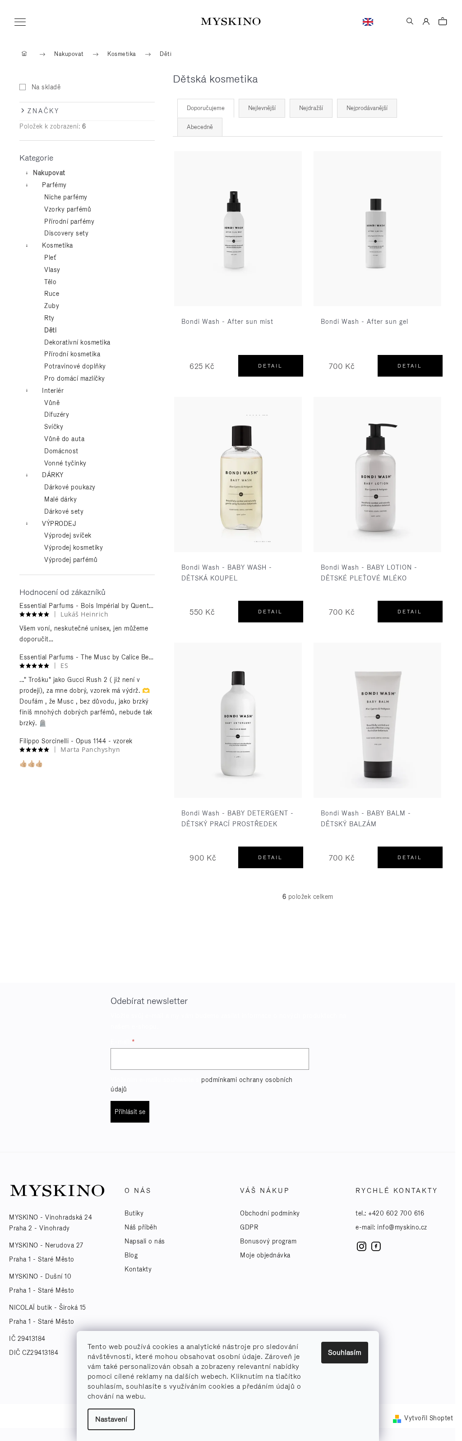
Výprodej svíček (68, 535)
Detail (270, 366)
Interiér (53, 391)
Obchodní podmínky (270, 1213)
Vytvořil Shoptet (428, 1418)
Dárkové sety (63, 511)
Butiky (134, 1213)
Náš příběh (141, 1227)
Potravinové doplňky (75, 366)
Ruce (51, 294)
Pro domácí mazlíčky (74, 378)
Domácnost (61, 451)
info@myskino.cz (402, 1227)
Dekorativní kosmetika (77, 342)
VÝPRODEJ (59, 524)
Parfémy (54, 185)
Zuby (51, 306)
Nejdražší (311, 108)
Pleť (50, 257)
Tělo (50, 282)
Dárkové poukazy (70, 487)
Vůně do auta (64, 439)
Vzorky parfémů (67, 209)
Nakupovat (49, 173)
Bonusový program (268, 1241)
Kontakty (138, 1269)
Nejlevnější (262, 108)
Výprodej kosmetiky (73, 547)
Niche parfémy (66, 197)
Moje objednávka (265, 1255)
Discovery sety (66, 233)
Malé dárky (60, 499)
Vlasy (52, 270)
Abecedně (200, 127)
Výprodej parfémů (70, 560)
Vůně (52, 403)
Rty (49, 318)
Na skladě (46, 87)
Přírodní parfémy (69, 221)
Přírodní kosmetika (72, 354)
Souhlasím (344, 1352)
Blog (131, 1255)
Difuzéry (56, 414)
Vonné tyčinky (65, 463)
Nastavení (111, 1419)
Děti (50, 330)
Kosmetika (57, 245)
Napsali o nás (145, 1241)
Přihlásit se (130, 1112)
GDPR (249, 1227)
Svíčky (53, 427)
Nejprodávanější (367, 108)
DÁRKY (53, 475)
